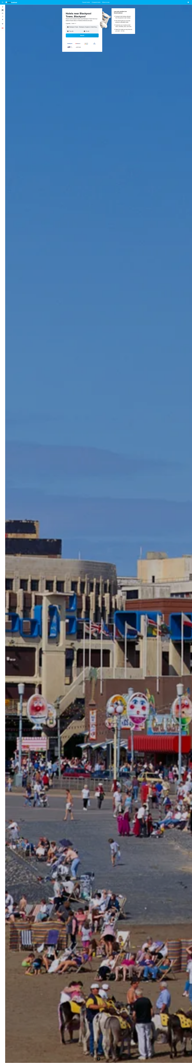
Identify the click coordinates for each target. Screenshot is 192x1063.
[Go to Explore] (2, 19)
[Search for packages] (2, 16)
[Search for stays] (2, 10)
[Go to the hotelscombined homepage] (11, 2)
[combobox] (71, 23)
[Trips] (2, 23)
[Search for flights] (2, 6)
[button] (2, 2)
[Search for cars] (2, 13)
